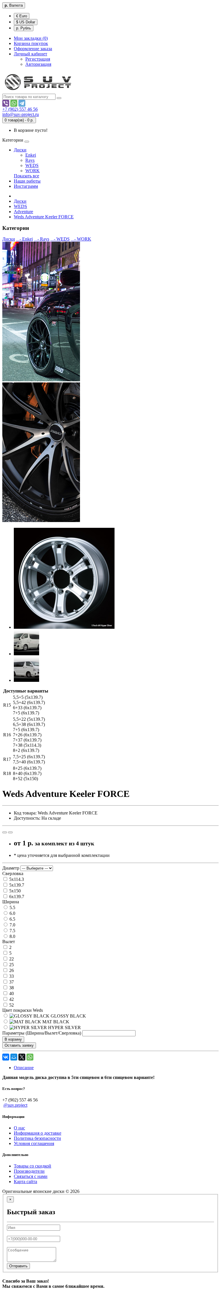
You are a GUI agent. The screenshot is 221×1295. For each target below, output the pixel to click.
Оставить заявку (19, 1045)
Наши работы (27, 181)
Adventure (23, 211)
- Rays (41, 239)
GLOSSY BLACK (67, 1016)
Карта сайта (25, 1181)
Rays (30, 160)
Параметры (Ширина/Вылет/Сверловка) (41, 1033)
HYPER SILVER (64, 1027)
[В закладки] (4, 832)
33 (11, 976)
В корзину (13, 1039)
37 (11, 981)
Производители (29, 1171)
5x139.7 (16, 885)
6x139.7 (16, 896)
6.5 (11, 919)
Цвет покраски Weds (22, 1010)
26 (11, 970)
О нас (19, 1127)
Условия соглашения (34, 1143)
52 (11, 1005)
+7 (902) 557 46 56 (20, 109)
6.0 (11, 913)
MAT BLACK (55, 1021)
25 (11, 964)
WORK (32, 170)
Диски (20, 149)
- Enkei (24, 239)
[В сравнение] (10, 832)
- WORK (81, 239)
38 (11, 987)
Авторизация (38, 64)
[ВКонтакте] (5, 1057)
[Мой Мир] (13, 1057)
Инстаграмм (26, 186)
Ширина (10, 901)
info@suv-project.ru (20, 114)
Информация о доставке (37, 1133)
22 (11, 958)
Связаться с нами (30, 1176)
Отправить (18, 1266)
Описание (24, 1067)
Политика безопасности (37, 1138)
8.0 (11, 936)
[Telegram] (21, 103)
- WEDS (60, 239)
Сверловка (12, 873)
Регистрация (37, 59)
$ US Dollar (25, 22)
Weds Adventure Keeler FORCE (44, 216)
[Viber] (5, 103)
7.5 (11, 930)
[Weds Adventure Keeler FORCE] (64, 627)
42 (11, 999)
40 (11, 993)
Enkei (30, 155)
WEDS (32, 165)
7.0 (11, 924)
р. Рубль (23, 28)
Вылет (8, 941)
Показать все (26, 175)
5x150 (14, 890)
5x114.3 (16, 879)
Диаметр (10, 868)
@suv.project (15, 1105)
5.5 (11, 907)
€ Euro (21, 16)
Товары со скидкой (32, 1165)
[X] (21, 1057)
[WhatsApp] (13, 103)
